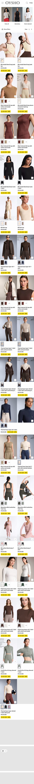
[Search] (27, 3)
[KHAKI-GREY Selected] (2, 666)
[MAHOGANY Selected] (2, 142)
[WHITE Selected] (2, 584)
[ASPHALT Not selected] (5, 544)
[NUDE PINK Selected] (2, 544)
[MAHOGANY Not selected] (5, 101)
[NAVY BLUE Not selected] (5, 262)
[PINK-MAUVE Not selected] (9, 707)
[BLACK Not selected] (5, 707)
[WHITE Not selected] (5, 625)
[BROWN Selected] (2, 303)
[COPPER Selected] (2, 101)
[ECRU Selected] (19, 462)
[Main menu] (2, 2)
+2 (9, 584)
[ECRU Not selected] (5, 747)
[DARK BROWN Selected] (2, 385)
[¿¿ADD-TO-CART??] (15, 55)
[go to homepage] (13, 3)
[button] (6, 751)
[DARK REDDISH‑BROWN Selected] (2, 262)
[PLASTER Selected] (2, 223)
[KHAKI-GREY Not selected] (5, 503)
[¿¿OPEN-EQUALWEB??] (4, 751)
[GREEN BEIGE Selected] (2, 462)
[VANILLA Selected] (2, 60)
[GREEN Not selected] (5, 584)
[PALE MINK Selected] (2, 344)
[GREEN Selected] (2, 503)
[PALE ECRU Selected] (19, 101)
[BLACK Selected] (2, 182)
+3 (9, 101)
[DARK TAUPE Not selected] (5, 223)
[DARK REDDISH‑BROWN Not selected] (5, 425)
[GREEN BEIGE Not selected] (5, 142)
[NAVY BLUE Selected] (2, 425)
